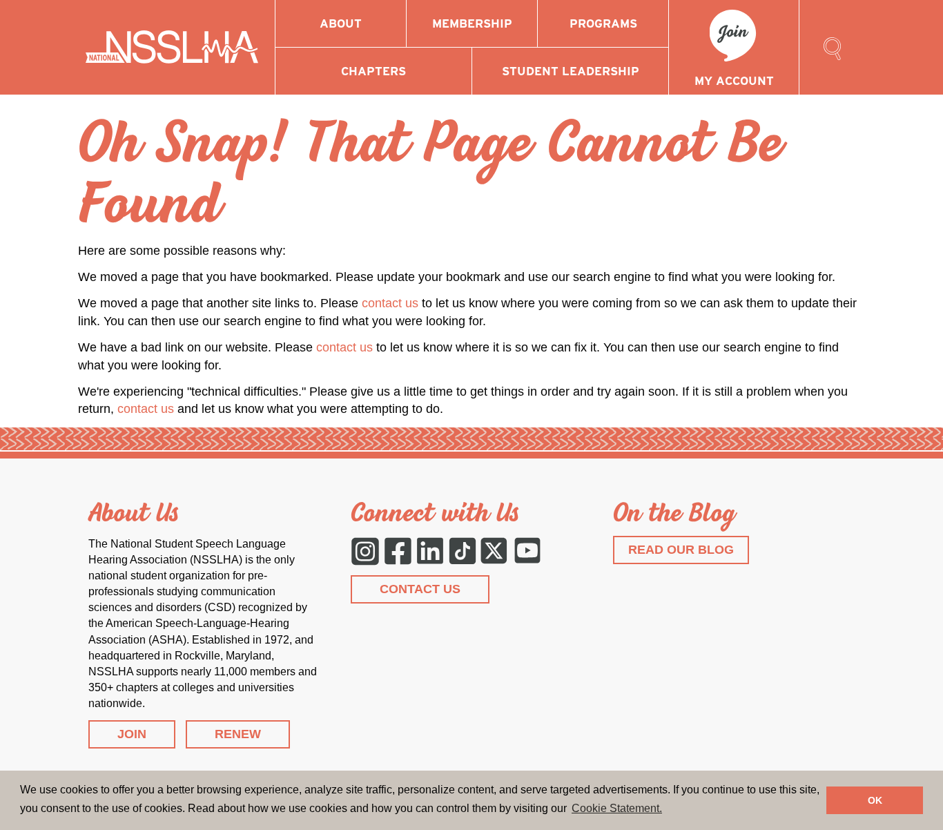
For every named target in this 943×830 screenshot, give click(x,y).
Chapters (373, 71)
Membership (472, 23)
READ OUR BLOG (681, 550)
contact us (390, 303)
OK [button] (875, 800)
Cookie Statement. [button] (617, 808)
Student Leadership (570, 71)
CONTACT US (420, 589)
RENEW (238, 734)
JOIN (131, 734)
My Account (734, 81)
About (341, 23)
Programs (603, 23)
